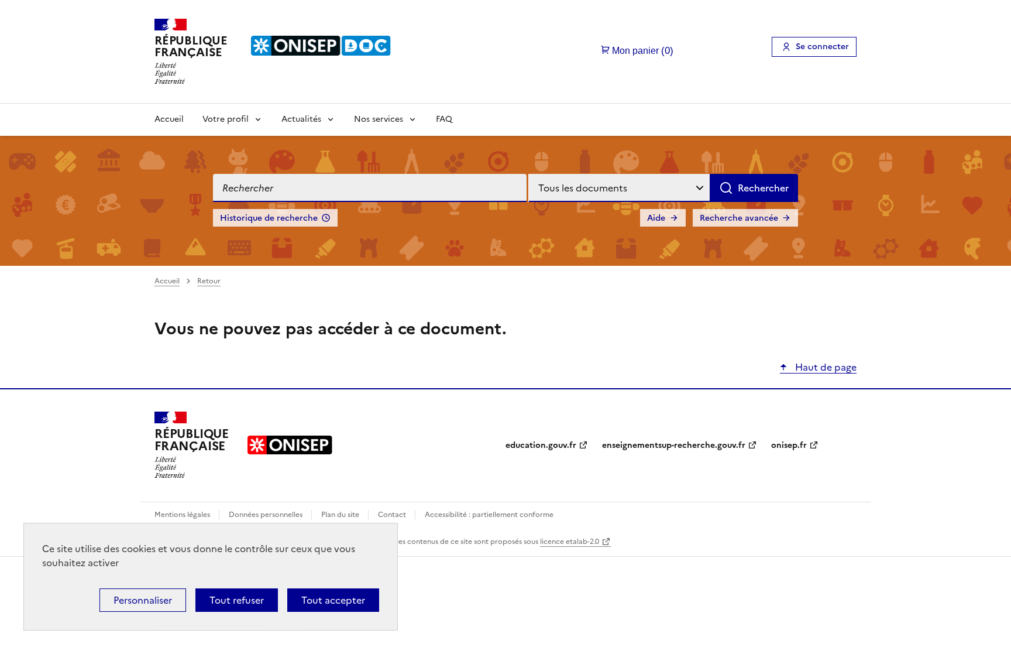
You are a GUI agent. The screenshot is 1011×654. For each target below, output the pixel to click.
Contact (393, 514)
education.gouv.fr (541, 445)
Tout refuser (236, 600)
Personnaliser (143, 600)
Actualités (301, 119)
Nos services (378, 119)
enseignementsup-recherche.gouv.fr (673, 445)
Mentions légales (183, 514)
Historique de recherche (269, 218)
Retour (209, 281)
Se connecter (822, 46)
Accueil (169, 119)
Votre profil (225, 119)
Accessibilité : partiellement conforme (489, 514)
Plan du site (341, 514)
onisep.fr (789, 445)
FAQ (444, 119)
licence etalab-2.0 (569, 541)
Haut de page (825, 367)
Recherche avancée (739, 218)
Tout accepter (333, 600)
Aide (656, 218)
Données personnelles (266, 514)
